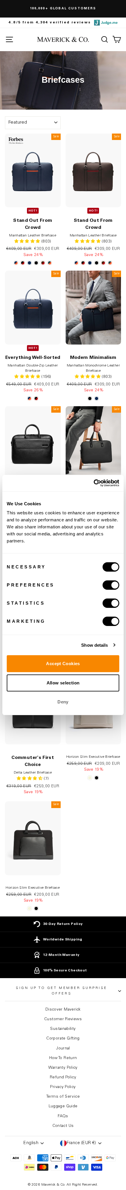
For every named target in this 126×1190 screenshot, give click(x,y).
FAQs (63, 1116)
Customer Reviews (63, 1019)
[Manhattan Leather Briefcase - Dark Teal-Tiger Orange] (49, 263)
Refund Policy (63, 1077)
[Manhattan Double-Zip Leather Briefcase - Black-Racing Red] (36, 398)
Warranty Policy (63, 1068)
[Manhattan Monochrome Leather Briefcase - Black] (90, 398)
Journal (63, 1049)
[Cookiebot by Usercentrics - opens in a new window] (93, 483)
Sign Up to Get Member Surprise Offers (61, 990)
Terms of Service (63, 1097)
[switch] (111, 585)
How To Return (63, 1058)
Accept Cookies (63, 663)
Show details (94, 645)
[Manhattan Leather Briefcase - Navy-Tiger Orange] (16, 263)
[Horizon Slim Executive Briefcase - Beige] (90, 778)
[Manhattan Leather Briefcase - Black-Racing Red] (23, 263)
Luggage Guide (63, 1106)
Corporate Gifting (62, 1039)
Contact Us (63, 1126)
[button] (27, 377)
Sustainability (63, 1029)
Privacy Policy (63, 1087)
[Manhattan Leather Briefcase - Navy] (29, 263)
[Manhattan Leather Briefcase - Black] (36, 263)
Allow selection (63, 682)
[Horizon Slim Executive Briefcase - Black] (96, 778)
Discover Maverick (63, 1010)
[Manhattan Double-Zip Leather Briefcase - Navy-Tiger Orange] (29, 398)
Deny (63, 701)
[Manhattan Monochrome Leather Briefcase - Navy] (96, 398)
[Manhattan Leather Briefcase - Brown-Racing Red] (43, 263)
